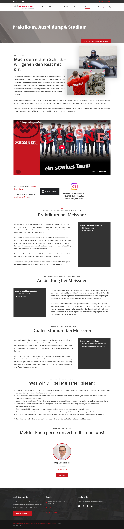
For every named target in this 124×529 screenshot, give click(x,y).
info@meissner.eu (105, 1)
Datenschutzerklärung (26, 523)
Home (85, 41)
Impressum (16, 523)
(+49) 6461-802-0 (52, 512)
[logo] (24, 7)
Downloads (37, 523)
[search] (110, 7)
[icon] (79, 506)
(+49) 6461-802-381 (62, 469)
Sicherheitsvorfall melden (48, 523)
